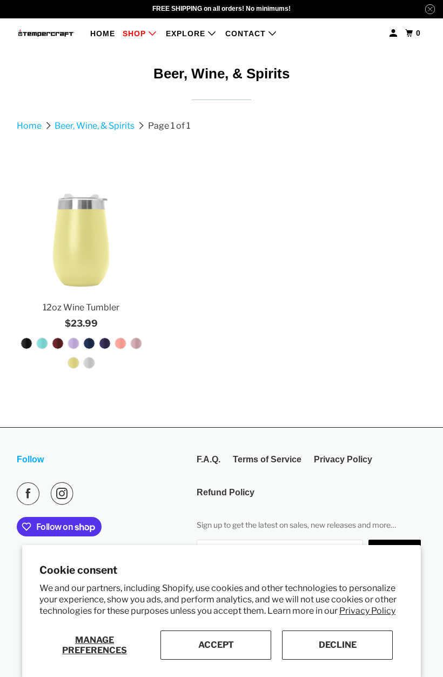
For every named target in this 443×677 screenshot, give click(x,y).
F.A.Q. (208, 459)
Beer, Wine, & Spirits (95, 126)
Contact (247, 33)
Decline (338, 645)
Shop (136, 33)
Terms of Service (267, 459)
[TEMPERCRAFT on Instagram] (64, 493)
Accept (216, 645)
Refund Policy (225, 492)
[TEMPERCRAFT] (46, 32)
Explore (187, 33)
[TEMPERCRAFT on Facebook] (30, 493)
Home (102, 33)
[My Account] (394, 33)
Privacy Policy (367, 611)
